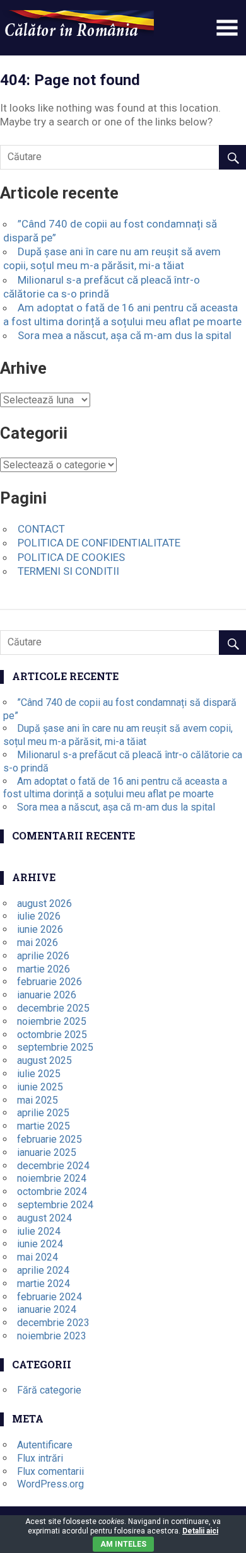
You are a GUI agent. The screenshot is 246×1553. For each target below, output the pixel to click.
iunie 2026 (40, 929)
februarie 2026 (49, 982)
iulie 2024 (39, 1231)
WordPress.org (50, 1484)
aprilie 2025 (43, 1113)
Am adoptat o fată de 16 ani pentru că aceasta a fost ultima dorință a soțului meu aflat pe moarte (115, 787)
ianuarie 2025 (46, 1152)
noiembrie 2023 (51, 1336)
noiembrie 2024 (51, 1178)
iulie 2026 (39, 916)
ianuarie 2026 (46, 995)
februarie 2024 (49, 1297)
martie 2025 (43, 1126)
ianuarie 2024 (46, 1309)
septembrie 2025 (55, 1047)
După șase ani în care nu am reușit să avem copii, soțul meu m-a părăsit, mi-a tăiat (118, 735)
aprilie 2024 (43, 1270)
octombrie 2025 (52, 1035)
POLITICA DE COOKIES (71, 557)
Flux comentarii (50, 1471)
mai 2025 (37, 1100)
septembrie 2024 (55, 1205)
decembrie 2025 (53, 1008)
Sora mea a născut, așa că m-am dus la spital (124, 335)
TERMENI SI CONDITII (68, 571)
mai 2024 (37, 1257)
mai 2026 (37, 943)
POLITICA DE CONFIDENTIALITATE (99, 542)
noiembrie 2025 (51, 1021)
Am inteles (123, 1544)
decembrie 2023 (53, 1323)
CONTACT (41, 528)
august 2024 (44, 1218)
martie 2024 (43, 1284)
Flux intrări (40, 1458)
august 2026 (44, 903)
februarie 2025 (49, 1139)
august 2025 (44, 1060)
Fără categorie (49, 1390)
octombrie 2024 (52, 1192)
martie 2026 (43, 969)
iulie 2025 (39, 1074)
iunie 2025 (40, 1087)
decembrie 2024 (53, 1166)
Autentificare (45, 1445)
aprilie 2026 (43, 956)
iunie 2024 (40, 1244)
